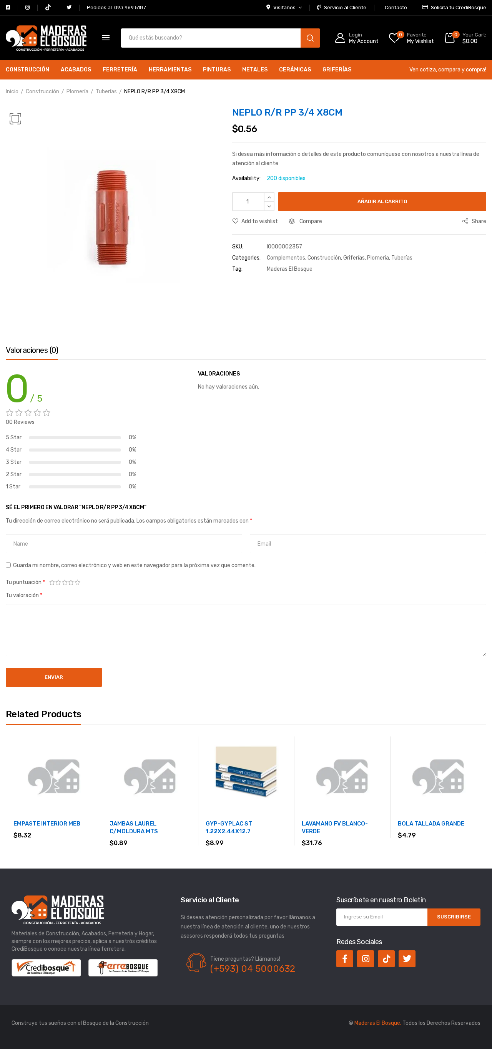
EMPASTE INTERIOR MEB (46, 823)
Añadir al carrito (382, 201)
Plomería (77, 91)
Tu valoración (24, 595)
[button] (15, 118)
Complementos (286, 258)
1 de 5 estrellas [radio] (52, 582)
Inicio (12, 91)
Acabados (76, 69)
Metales (255, 69)
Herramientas (170, 69)
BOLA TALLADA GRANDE (431, 823)
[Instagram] (365, 958)
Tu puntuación (25, 582)
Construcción (27, 69)
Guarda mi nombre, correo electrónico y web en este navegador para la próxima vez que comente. (134, 565)
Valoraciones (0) (32, 350)
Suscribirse (454, 917)
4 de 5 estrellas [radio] (71, 582)
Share (478, 221)
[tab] (32, 352)
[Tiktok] (386, 958)
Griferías (336, 69)
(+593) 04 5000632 (252, 968)
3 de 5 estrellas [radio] (65, 582)
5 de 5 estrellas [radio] (77, 582)
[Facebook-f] (344, 958)
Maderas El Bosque (289, 269)
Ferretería (120, 69)
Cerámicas (295, 69)
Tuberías (106, 91)
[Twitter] (407, 958)
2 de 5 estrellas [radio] (58, 582)
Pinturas (217, 69)
